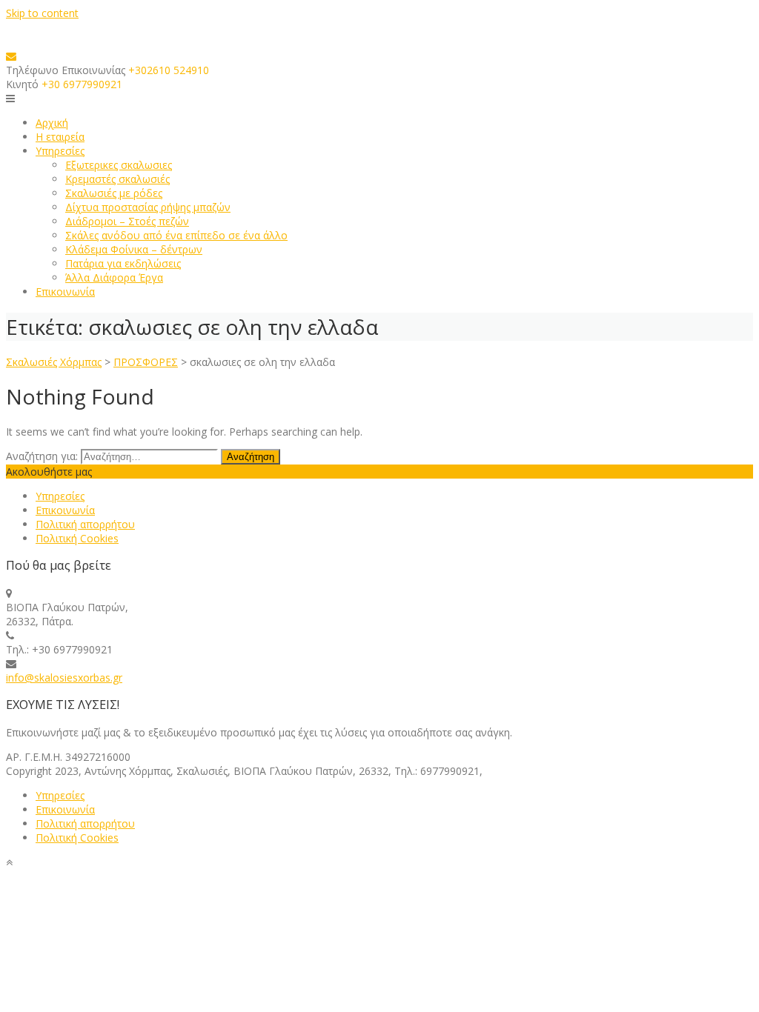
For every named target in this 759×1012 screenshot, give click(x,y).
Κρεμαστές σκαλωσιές (117, 179)
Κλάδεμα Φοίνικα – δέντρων (133, 249)
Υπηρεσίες (60, 151)
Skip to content (42, 13)
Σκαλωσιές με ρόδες (113, 193)
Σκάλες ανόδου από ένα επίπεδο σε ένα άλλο (176, 235)
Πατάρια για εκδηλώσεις (123, 263)
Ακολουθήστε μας (49, 472)
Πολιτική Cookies (77, 538)
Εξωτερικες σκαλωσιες (118, 165)
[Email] (11, 56)
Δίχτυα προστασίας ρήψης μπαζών (148, 207)
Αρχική (52, 123)
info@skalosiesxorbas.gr (64, 677)
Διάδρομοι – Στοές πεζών (127, 221)
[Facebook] (98, 472)
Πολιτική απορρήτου (85, 524)
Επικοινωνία (65, 291)
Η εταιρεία (60, 137)
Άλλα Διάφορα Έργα (114, 277)
